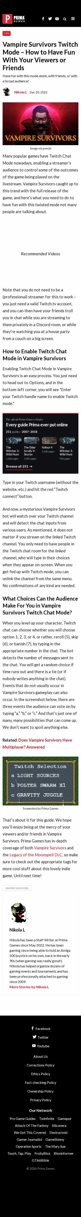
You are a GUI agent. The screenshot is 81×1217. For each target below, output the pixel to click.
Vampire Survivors (50, 847)
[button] (73, 19)
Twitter (43, 1037)
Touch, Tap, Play (19, 1153)
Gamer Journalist (29, 1139)
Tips (6, 33)
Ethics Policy (40, 1074)
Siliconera (59, 1125)
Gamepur (64, 1118)
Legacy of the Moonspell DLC (36, 854)
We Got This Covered (30, 1132)
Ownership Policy (40, 1091)
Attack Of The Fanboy (31, 1125)
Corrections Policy (40, 1065)
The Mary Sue (55, 1146)
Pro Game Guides (23, 1118)
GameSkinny (55, 1139)
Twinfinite (46, 1118)
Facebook (43, 1028)
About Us (40, 1056)
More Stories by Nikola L (29, 987)
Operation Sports (28, 1146)
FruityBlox (42, 1153)
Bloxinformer (64, 1153)
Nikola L (20, 92)
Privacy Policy (40, 1100)
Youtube (42, 1046)
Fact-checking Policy (40, 1082)
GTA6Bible (40, 1160)
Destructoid (58, 1132)
